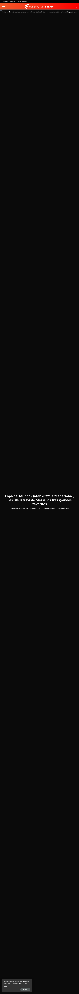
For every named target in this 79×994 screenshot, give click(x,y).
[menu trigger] (4, 6)
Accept (25, 989)
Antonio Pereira (15, 508)
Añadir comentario (49, 508)
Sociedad (25, 508)
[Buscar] (75, 6)
